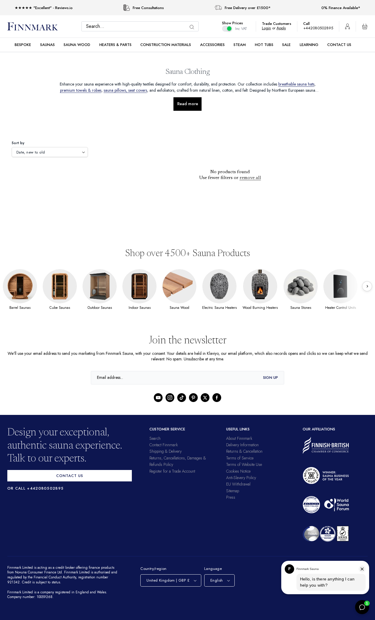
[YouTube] (158, 397)
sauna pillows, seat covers (155, 90)
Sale (286, 44)
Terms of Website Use (244, 464)
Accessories (212, 44)
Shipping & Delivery (165, 451)
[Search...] (193, 27)
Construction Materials (165, 44)
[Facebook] (216, 397)
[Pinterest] (193, 397)
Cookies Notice (238, 471)
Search (155, 438)
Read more (187, 104)
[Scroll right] (367, 286)
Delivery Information (242, 445)
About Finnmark (239, 438)
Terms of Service (239, 458)
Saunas (47, 44)
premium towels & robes (106, 90)
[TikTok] (181, 397)
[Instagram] (170, 397)
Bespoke (23, 44)
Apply (284, 28)
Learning (309, 44)
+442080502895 (319, 28)
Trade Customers (279, 23)
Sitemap (232, 491)
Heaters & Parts (115, 44)
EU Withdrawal (238, 484)
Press (230, 497)
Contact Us (339, 44)
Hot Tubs (264, 44)
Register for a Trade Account (172, 471)
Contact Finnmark (163, 445)
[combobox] (141, 26)
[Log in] (347, 26)
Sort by (18, 143)
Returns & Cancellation (244, 451)
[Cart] (365, 26)
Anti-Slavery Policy (241, 478)
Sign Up (270, 377)
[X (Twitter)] (205, 397)
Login (269, 28)
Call (309, 23)
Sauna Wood (77, 44)
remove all (250, 178)
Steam (239, 44)
